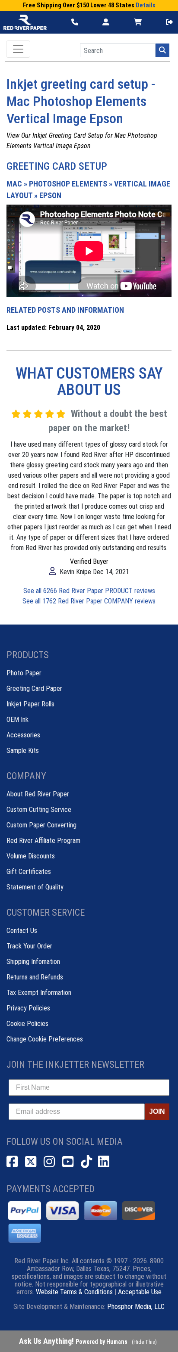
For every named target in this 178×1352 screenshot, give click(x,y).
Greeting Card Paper (34, 688)
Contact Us (21, 930)
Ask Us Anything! (73, 1341)
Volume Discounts (30, 856)
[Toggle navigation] (18, 49)
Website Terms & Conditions (74, 1292)
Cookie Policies (27, 1023)
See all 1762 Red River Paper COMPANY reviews (89, 601)
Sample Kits (22, 750)
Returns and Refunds (34, 977)
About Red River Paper (37, 794)
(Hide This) (144, 1342)
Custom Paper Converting (41, 825)
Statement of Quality (35, 887)
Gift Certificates (28, 871)
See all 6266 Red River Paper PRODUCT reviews (89, 591)
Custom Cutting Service (38, 809)
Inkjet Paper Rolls (30, 704)
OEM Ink (17, 719)
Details (146, 5)
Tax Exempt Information (38, 992)
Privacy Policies (28, 1008)
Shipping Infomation (33, 961)
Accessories (23, 735)
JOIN (157, 1111)
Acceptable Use (140, 1292)
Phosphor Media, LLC (136, 1306)
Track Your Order (29, 946)
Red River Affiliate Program (43, 840)
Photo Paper (23, 673)
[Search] (162, 50)
